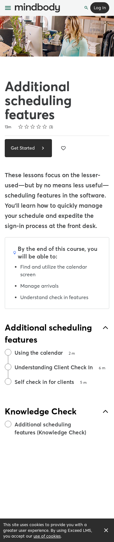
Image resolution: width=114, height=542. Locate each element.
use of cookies (47, 536)
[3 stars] (33, 127)
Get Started (23, 148)
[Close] (106, 530)
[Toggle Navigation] (8, 8)
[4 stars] (39, 127)
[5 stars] (45, 127)
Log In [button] (100, 7)
